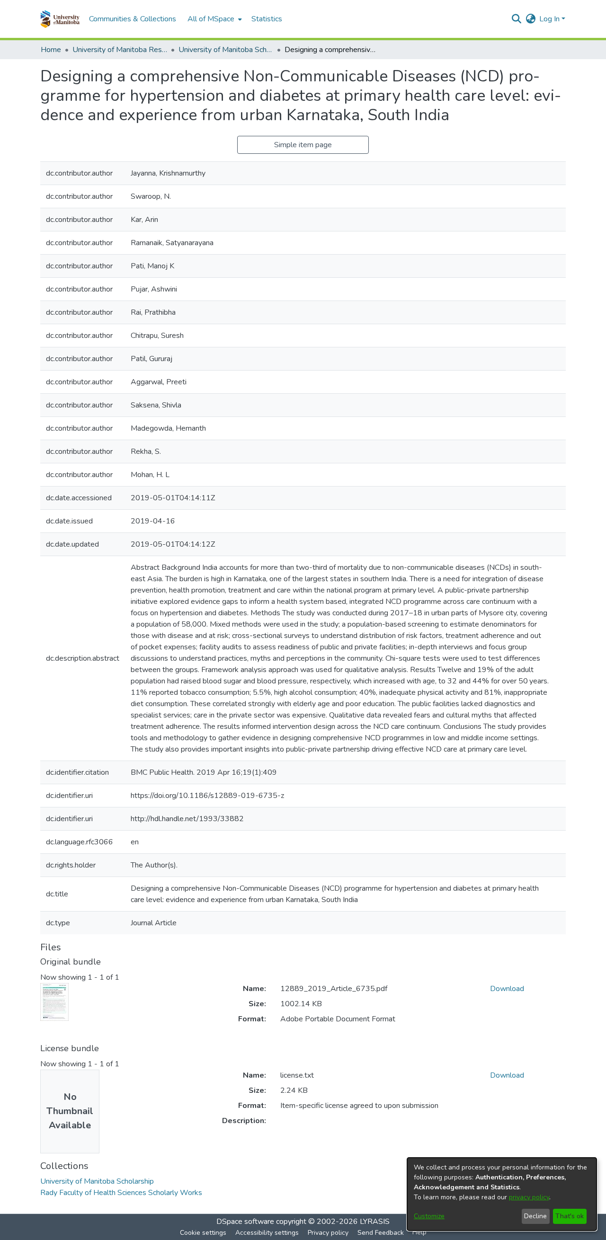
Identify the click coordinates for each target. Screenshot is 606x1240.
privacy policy (529, 1197)
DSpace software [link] (245, 1221)
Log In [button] (550, 19)
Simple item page (303, 145)
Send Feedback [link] (380, 1232)
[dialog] (502, 1194)
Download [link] (507, 988)
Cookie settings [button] (203, 1232)
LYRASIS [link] (375, 1221)
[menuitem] (214, 19)
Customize (429, 1216)
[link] (97, 1181)
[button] (60, 18)
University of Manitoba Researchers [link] (119, 49)
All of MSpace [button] (210, 19)
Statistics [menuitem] (266, 19)
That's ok (569, 1216)
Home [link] (51, 49)
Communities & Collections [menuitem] (132, 19)
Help (419, 1232)
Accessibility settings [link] (267, 1232)
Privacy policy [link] (328, 1232)
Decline (535, 1216)
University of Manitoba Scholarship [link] (225, 49)
